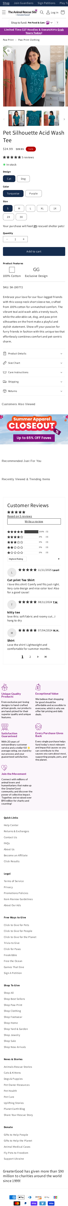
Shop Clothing (12, 1010)
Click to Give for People (18, 931)
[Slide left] (4, 119)
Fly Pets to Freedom (16, 1152)
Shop (6, 3)
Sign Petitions (46, 3)
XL (42, 208)
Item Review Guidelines (18, 899)
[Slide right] (64, 119)
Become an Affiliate (16, 855)
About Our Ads (12, 905)
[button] (42, 12)
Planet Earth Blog (14, 1108)
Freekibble (10, 955)
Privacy (8, 887)
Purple (33, 193)
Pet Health (10, 1090)
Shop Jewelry (12, 1035)
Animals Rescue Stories (18, 1066)
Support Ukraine (14, 1158)
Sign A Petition (13, 973)
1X (55, 208)
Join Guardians (23, 3)
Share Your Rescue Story (18, 1115)
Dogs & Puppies (13, 1078)
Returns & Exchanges (16, 831)
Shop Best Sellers (14, 998)
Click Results (12, 861)
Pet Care (9, 1096)
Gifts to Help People (16, 1134)
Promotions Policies (16, 893)
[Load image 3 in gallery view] (51, 118)
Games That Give (14, 967)
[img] (27, 570)
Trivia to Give (12, 943)
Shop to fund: (28, 22)
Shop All (9, 992)
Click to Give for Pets (16, 925)
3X (21, 217)
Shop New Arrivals (15, 1047)
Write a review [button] (34, 521)
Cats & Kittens (12, 1072)
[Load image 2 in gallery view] (34, 118)
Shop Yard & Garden (16, 1029)
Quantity (8, 233)
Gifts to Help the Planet (18, 1140)
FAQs (7, 843)
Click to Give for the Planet (20, 937)
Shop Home (11, 1022)
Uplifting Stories (14, 1103)
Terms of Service (14, 881)
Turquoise (13, 193)
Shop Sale (10, 1041)
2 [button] (30, 657)
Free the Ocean (13, 961)
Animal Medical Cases (17, 1146)
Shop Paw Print (13, 1005)
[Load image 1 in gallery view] (16, 118)
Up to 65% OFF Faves (34, 438)
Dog (23, 178)
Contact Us (10, 837)
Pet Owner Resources (17, 1084)
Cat (9, 178)
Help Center (11, 825)
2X (8, 217)
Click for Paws (12, 949)
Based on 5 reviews (19, 516)
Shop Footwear (13, 1017)
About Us (9, 849)
